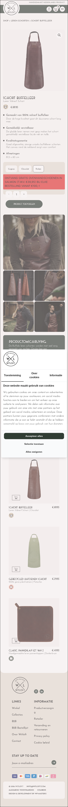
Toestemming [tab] (12, 375)
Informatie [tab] (56, 375)
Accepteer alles (34, 436)
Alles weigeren (34, 451)
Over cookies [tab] (34, 375)
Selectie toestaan (34, 444)
